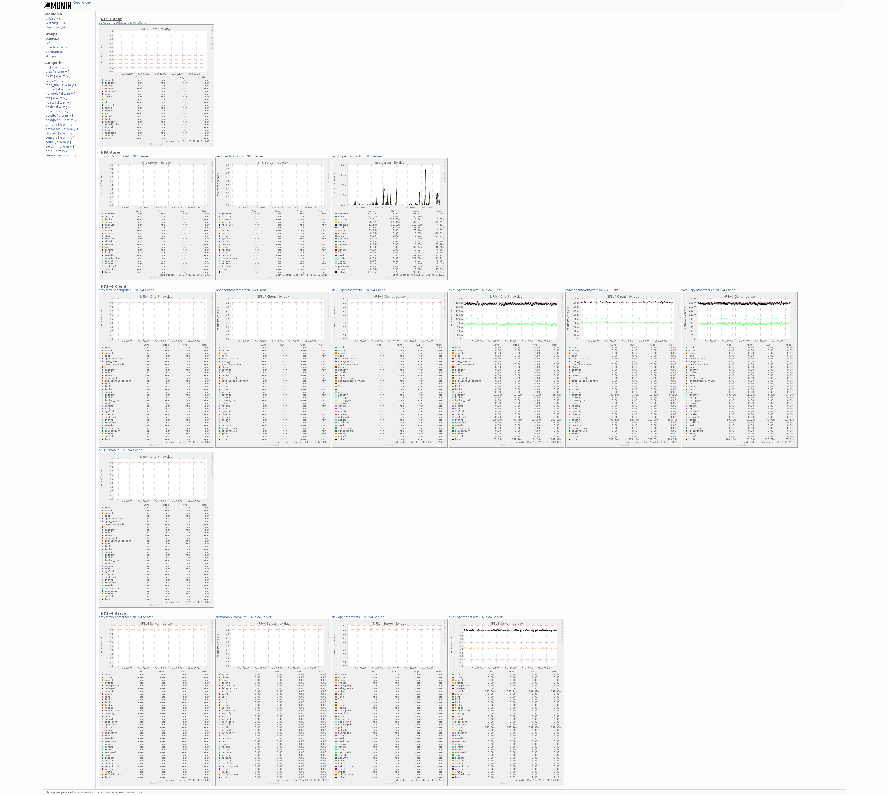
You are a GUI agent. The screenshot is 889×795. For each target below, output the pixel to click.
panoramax (54, 51)
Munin (80, 792)
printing (51, 124)
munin (50, 89)
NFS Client (138, 22)
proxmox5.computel (114, 156)
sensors (51, 137)
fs (47, 80)
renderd (51, 133)
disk (49, 71)
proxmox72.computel (231, 617)
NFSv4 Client (144, 290)
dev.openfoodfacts (112, 22)
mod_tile (52, 85)
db (47, 67)
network (52, 93)
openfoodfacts (56, 47)
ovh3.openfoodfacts (347, 156)
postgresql (53, 120)
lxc (48, 43)
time (49, 151)
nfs (48, 98)
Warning (52, 23)
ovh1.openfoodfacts (464, 290)
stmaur (51, 56)
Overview (82, 2)
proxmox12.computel (115, 290)
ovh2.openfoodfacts (580, 290)
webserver (53, 155)
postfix (51, 115)
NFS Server (141, 156)
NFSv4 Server (143, 617)
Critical (51, 18)
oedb (49, 107)
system (51, 146)
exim (49, 76)
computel (53, 38)
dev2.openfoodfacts (347, 290)
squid (50, 142)
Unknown (53, 27)
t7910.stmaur (109, 450)
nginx (50, 102)
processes (53, 129)
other (49, 111)
